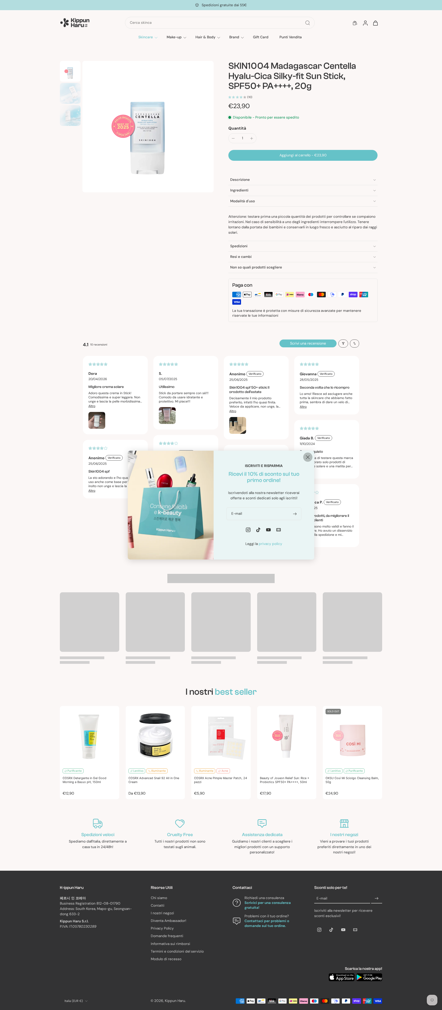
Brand (234, 37)
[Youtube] (343, 930)
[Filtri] (343, 344)
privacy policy (270, 543)
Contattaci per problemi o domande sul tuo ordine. (266, 923)
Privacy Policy (162, 928)
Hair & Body (205, 37)
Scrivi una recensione (308, 343)
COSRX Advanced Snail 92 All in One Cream (153, 780)
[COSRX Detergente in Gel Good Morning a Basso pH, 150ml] (89, 736)
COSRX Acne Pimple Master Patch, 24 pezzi (220, 780)
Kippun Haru (175, 1000)
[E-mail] (355, 930)
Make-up (174, 37)
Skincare (145, 37)
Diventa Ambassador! (168, 920)
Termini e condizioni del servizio (177, 951)
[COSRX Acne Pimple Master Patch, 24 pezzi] (221, 736)
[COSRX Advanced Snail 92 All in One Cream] (155, 736)
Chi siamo (159, 898)
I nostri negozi (162, 913)
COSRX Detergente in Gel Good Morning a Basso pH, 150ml (84, 780)
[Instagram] (319, 930)
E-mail (322, 898)
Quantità (237, 128)
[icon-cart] (375, 23)
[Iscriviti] (376, 898)
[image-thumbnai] (70, 71)
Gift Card (260, 37)
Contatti (157, 905)
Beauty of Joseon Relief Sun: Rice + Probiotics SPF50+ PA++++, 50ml (284, 780)
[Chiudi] (307, 457)
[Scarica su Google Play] (369, 977)
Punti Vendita (290, 37)
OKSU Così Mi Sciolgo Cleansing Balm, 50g (352, 780)
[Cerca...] (307, 23)
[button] (303, 155)
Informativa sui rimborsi (170, 943)
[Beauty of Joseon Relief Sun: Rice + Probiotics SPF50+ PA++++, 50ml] (287, 736)
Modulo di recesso (166, 959)
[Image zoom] (148, 126)
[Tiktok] (331, 930)
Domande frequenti (167, 936)
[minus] (233, 138)
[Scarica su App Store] (342, 977)
